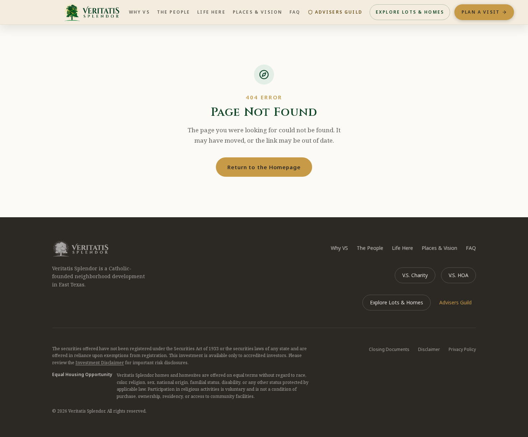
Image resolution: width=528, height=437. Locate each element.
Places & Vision (257, 12)
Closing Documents (389, 349)
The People (173, 12)
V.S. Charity (415, 275)
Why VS (139, 12)
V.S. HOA (458, 275)
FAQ (295, 12)
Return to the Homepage (264, 167)
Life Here (211, 12)
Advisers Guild (338, 12)
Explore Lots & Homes (410, 12)
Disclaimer (429, 349)
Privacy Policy (462, 349)
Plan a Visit (481, 12)
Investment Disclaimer (99, 363)
